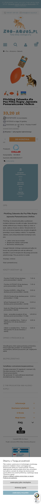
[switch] (37, 501)
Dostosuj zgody (20, 488)
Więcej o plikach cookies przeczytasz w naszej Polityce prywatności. (18, 477)
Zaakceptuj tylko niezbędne (20, 482)
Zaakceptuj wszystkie (20, 493)
